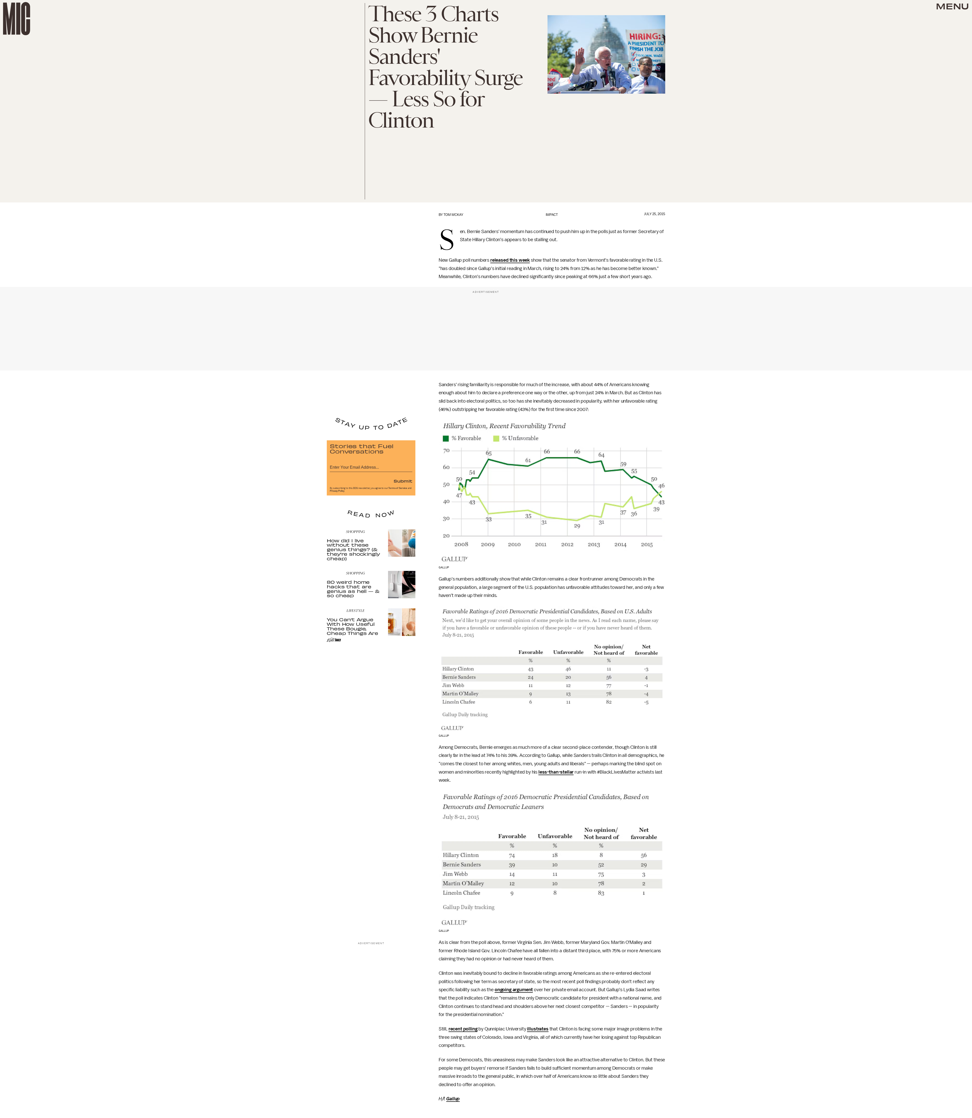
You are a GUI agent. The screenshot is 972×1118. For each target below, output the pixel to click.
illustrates (537, 1028)
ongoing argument (514, 989)
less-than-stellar (556, 772)
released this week (510, 260)
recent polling (463, 1028)
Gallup (453, 1098)
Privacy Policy (337, 491)
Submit (403, 480)
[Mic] (16, 18)
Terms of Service (397, 488)
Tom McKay (453, 215)
